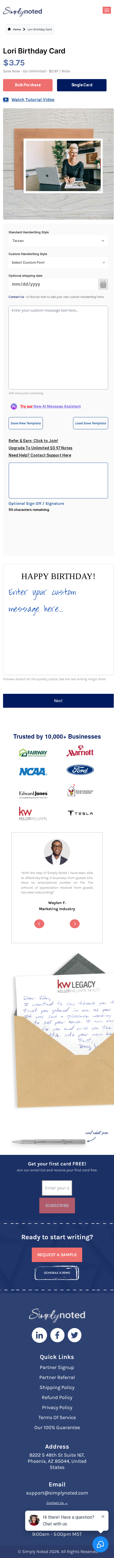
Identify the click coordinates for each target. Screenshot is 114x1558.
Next (58, 701)
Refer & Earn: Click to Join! (33, 441)
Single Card (81, 85)
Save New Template (26, 423)
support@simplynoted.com (57, 1493)
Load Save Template (90, 423)
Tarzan (18, 241)
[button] (39, 923)
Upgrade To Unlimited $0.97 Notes (40, 448)
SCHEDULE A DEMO (57, 1273)
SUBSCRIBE (57, 1205)
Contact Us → (57, 1503)
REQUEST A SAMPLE (57, 1254)
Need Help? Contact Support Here (40, 455)
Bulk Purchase (27, 85)
